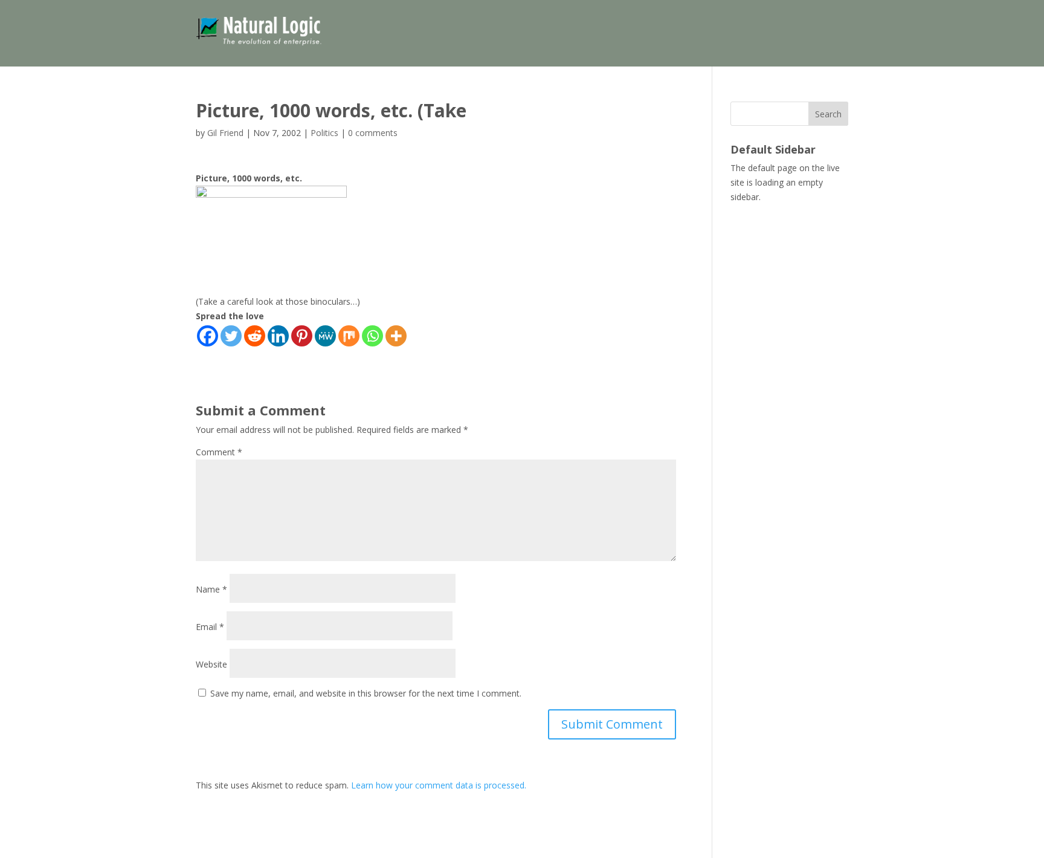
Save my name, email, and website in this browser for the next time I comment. (365, 693)
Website (211, 664)
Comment (219, 452)
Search (828, 114)
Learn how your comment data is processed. (438, 785)
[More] (396, 335)
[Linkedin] (278, 335)
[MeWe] (325, 335)
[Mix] (348, 335)
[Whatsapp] (372, 335)
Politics (324, 132)
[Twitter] (231, 335)
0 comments (373, 132)
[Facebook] (207, 335)
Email (210, 626)
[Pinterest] (301, 335)
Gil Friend (225, 132)
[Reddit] (254, 335)
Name (211, 589)
